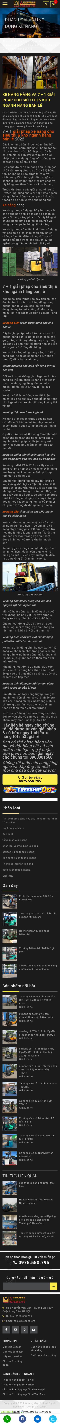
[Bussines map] (24, 1329)
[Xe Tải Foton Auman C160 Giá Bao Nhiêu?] (10, 901)
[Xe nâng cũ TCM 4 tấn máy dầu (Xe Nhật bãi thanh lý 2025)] (10, 1002)
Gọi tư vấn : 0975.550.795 (30, 779)
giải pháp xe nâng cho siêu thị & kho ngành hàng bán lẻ (28, 135)
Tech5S (42, 1406)
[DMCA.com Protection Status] (10, 1411)
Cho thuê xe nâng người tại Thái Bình (23, 1394)
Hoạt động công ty (13, 828)
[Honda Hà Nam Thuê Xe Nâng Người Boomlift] (10, 1205)
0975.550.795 (33, 1262)
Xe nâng (9, 205)
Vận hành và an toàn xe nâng (19, 858)
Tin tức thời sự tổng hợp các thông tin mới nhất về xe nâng (29, 820)
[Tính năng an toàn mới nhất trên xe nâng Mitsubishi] (10, 919)
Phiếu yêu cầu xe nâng (44, 1355)
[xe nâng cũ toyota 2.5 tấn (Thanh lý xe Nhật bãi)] (10, 1019)
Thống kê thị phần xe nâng (17, 864)
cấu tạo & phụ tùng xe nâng (18, 852)
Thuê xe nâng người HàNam (18, 1384)
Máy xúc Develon (12, 1356)
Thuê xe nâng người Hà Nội (18, 1379)
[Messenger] (37, 1419)
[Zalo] (53, 1419)
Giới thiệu (8, 875)
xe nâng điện (10, 322)
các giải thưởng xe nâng (16, 869)
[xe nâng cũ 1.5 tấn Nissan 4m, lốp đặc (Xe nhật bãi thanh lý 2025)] (10, 1054)
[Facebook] (22, 1419)
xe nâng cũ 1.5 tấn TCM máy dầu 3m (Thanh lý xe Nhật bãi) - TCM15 (38, 1069)
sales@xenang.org (24, 1321)
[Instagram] (15, 1329)
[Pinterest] (34, 1329)
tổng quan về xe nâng (14, 840)
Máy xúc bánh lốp (12, 1351)
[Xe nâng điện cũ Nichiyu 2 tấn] (10, 1158)
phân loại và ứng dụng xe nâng (20, 846)
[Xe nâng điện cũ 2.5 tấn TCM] (10, 1106)
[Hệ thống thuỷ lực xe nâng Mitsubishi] (10, 936)
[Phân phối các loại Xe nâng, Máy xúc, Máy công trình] (24, 4)
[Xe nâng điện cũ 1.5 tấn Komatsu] (10, 1089)
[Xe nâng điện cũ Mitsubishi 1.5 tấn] (10, 1124)
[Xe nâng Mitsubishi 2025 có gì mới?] (10, 954)
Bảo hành (8, 834)
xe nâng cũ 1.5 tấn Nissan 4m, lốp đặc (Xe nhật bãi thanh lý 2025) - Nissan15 (36, 1052)
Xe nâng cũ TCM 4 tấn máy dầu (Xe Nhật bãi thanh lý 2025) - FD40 (37, 1000)
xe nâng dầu (10, 511)
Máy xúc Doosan (12, 1347)
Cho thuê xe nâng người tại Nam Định (24, 1389)
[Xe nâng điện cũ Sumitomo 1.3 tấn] (10, 1141)
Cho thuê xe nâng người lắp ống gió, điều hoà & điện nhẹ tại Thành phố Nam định (37, 1220)
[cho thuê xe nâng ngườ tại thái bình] (10, 1188)
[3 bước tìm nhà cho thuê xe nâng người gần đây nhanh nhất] (10, 971)
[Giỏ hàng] (53, 4)
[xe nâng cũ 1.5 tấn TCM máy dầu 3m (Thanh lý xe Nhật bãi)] (10, 1071)
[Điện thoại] (7, 1419)
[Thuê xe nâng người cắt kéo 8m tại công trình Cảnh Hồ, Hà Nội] (10, 1238)
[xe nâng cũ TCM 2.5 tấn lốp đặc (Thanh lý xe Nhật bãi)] (10, 1037)
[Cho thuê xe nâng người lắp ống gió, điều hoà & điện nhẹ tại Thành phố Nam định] (10, 1222)
